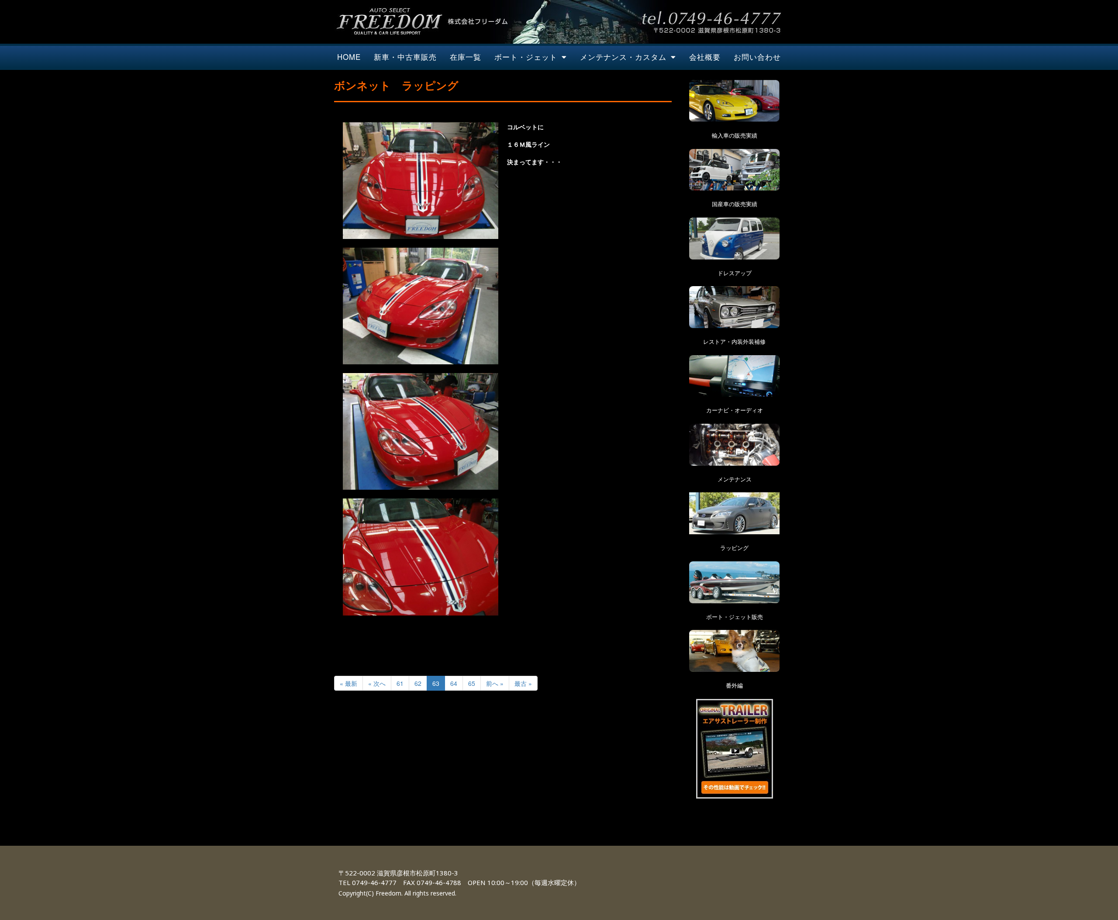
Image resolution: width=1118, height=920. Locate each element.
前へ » (495, 683)
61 (400, 683)
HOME (349, 56)
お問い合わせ (757, 56)
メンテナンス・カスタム (623, 56)
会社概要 (705, 56)
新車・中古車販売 (405, 56)
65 (471, 683)
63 (435, 683)
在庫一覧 (465, 56)
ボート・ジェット (525, 56)
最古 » (523, 683)
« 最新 (348, 683)
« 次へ (377, 683)
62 (417, 683)
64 (453, 683)
